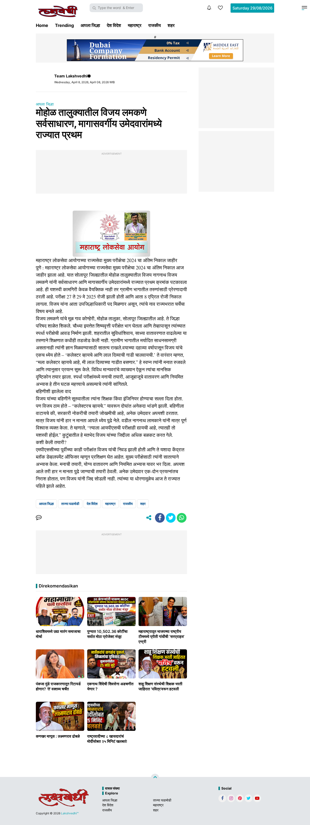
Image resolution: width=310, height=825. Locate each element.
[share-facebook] (160, 518)
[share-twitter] (171, 518)
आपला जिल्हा (90, 25)
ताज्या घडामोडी (70, 504)
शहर (171, 25)
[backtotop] (155, 778)
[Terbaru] (209, 8)
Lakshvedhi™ (69, 813)
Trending (64, 25)
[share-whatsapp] (181, 518)
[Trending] (220, 8)
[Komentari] (39, 518)
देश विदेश (114, 25)
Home (42, 25)
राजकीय (154, 25)
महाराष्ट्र (134, 25)
